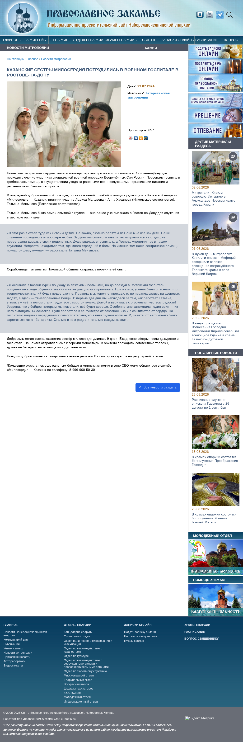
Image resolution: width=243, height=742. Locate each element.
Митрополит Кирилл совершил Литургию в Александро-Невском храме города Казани (213, 198)
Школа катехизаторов (78, 688)
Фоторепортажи (14, 661)
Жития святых (13, 648)
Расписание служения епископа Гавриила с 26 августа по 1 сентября (210, 403)
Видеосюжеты (13, 665)
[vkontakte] (200, 14)
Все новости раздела (159, 387)
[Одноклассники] (140, 137)
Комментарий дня (16, 639)
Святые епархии (149, 41)
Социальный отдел (77, 636)
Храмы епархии (120, 40)
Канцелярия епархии (78, 632)
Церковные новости (17, 657)
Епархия (60, 40)
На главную (15, 59)
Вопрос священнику (231, 41)
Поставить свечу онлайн (140, 636)
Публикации (12, 644)
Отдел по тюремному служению (85, 671)
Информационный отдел (81, 701)
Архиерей (35, 40)
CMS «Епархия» (65, 719)
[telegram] (221, 15)
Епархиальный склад (78, 680)
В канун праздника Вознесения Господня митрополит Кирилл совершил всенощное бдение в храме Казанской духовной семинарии (215, 333)
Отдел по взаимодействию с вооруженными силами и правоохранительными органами (86, 664)
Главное (10, 40)
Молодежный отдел (77, 697)
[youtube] (211, 14)
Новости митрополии (56, 59)
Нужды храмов (134, 641)
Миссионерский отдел (79, 675)
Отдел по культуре (76, 656)
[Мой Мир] (145, 137)
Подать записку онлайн (140, 632)
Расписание (206, 40)
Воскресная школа (76, 684)
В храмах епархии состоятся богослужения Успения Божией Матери (214, 518)
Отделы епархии (88, 40)
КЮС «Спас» (72, 693)
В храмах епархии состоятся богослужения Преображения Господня (215, 461)
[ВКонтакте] (135, 137)
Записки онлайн (176, 40)
